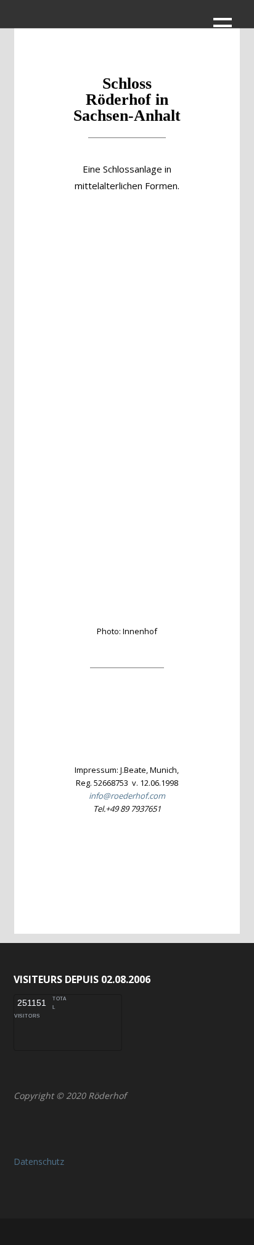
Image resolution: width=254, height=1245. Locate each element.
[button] (222, 28)
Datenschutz (39, 1161)
